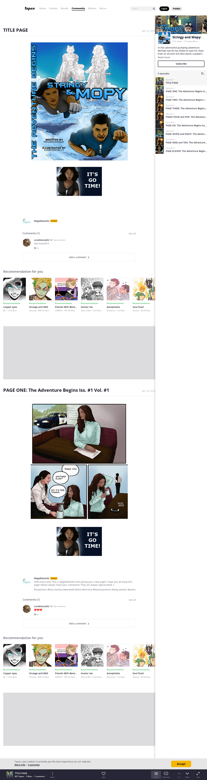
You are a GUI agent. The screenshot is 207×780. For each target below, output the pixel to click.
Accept (181, 764)
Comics (53, 8)
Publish (176, 8)
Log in (164, 8)
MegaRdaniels (41, 221)
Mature (92, 8)
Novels (64, 8)
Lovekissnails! (41, 240)
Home (42, 8)
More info (20, 764)
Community (78, 8)
